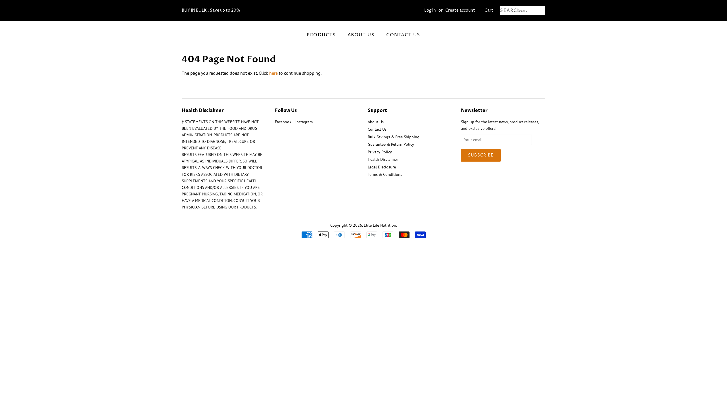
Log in (430, 10)
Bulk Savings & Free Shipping (393, 136)
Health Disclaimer (383, 159)
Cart (488, 10)
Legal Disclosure (382, 167)
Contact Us (403, 35)
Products (321, 35)
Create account (460, 10)
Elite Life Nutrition (380, 225)
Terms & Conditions (385, 174)
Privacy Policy (380, 152)
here (273, 73)
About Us (361, 35)
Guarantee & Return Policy (391, 144)
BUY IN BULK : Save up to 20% (211, 10)
